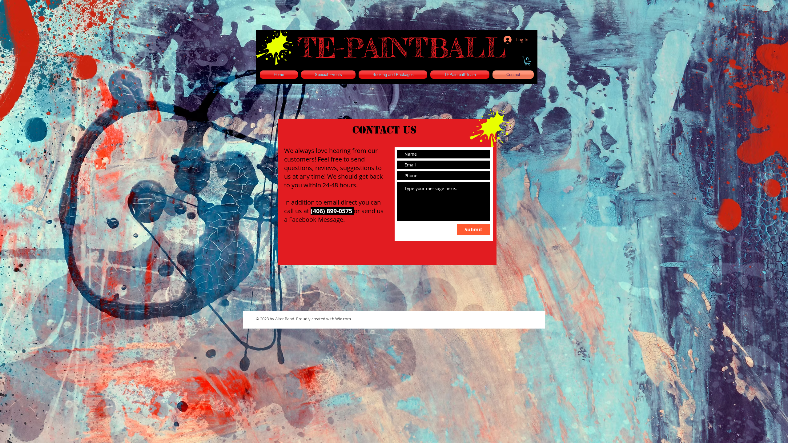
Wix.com (343, 318)
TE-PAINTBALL (401, 48)
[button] (527, 61)
